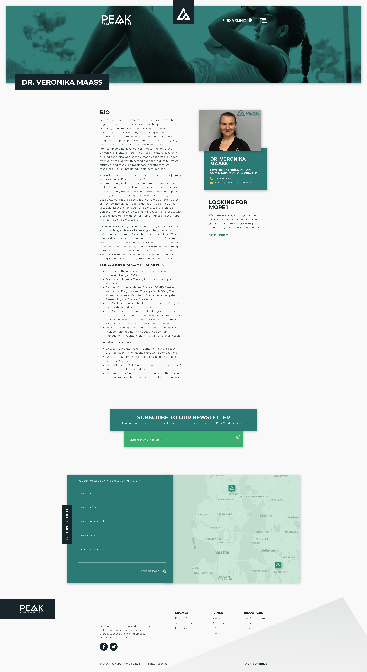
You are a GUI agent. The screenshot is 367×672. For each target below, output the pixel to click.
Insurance (181, 627)
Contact (218, 632)
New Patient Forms (255, 617)
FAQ (216, 627)
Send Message (150, 571)
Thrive (262, 663)
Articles (247, 627)
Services (218, 622)
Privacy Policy (183, 617)
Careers (247, 622)
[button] (263, 20)
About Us (219, 617)
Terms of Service (185, 622)
